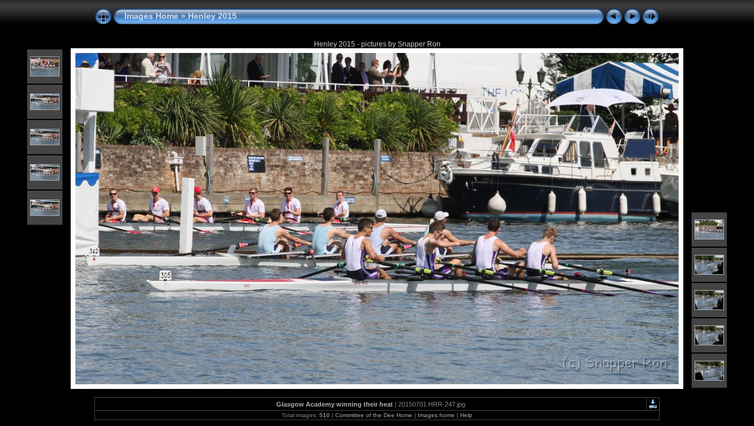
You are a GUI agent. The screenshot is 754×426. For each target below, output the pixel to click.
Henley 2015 (212, 16)
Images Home (151, 16)
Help (466, 415)
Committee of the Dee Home (373, 415)
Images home (436, 415)
